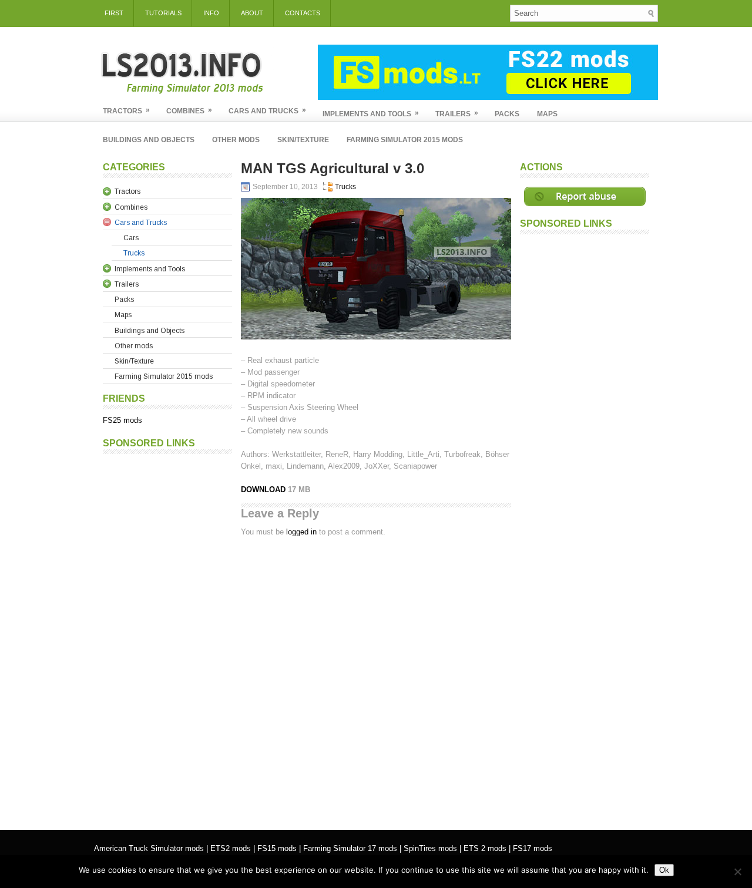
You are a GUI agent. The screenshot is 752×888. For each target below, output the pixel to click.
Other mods (236, 140)
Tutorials (163, 12)
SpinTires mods (430, 848)
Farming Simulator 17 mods (350, 848)
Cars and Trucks (267, 110)
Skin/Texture (303, 140)
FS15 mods (277, 848)
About (252, 12)
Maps (547, 114)
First (114, 12)
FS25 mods (122, 420)
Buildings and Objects (148, 140)
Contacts (302, 12)
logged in (301, 531)
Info (211, 12)
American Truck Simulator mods (149, 848)
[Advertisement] (167, 636)
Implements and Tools (371, 113)
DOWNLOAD (264, 489)
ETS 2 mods (485, 848)
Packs (507, 114)
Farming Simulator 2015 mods (405, 140)
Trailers (456, 113)
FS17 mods (532, 848)
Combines (189, 110)
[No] (737, 871)
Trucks (345, 187)
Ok (664, 870)
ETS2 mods (230, 848)
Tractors (126, 110)
